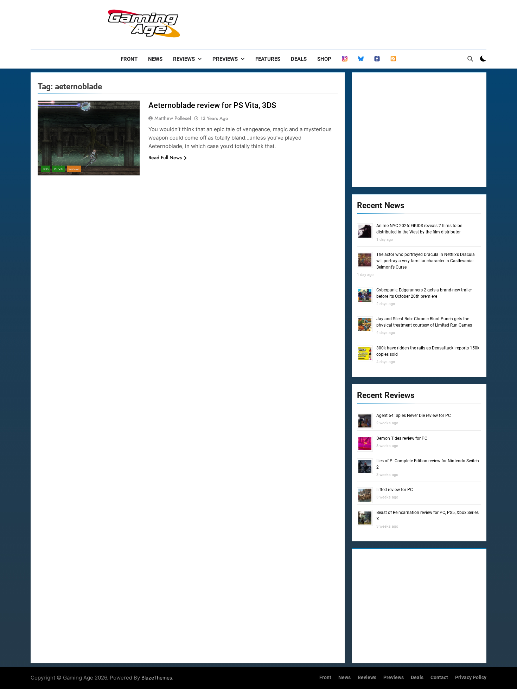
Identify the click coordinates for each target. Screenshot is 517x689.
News (155, 59)
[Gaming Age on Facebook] (377, 59)
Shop (324, 59)
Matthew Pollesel (172, 118)
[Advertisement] (358, 23)
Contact (439, 678)
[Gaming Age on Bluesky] (361, 59)
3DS (46, 169)
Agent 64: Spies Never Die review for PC (413, 415)
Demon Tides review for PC (401, 438)
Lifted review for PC (394, 489)
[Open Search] (470, 59)
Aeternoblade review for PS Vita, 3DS (212, 105)
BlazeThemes (156, 678)
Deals (299, 59)
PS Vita (58, 169)
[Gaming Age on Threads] (345, 59)
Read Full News (165, 157)
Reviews (184, 59)
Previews (225, 59)
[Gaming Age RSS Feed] (393, 59)
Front (129, 59)
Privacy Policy (470, 678)
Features (267, 59)
